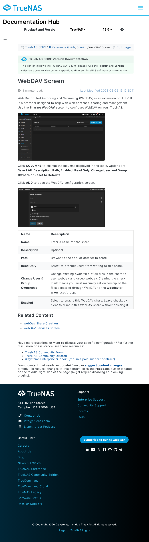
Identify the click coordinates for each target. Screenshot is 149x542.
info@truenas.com (37, 421)
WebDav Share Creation (41, 323)
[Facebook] (104, 449)
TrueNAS (77, 29)
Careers (23, 445)
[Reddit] (121, 449)
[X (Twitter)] (99, 449)
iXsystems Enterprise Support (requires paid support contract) (70, 359)
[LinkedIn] (87, 449)
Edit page (124, 47)
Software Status (29, 498)
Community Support (91, 405)
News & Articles (29, 463)
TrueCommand (28, 480)
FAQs (80, 417)
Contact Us (32, 415)
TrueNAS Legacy (30, 492)
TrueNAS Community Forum (45, 352)
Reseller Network (30, 504)
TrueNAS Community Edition (38, 474)
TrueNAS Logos (80, 530)
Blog (21, 457)
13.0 (106, 29)
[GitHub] (115, 449)
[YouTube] (93, 449)
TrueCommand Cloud (33, 486)
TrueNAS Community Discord (46, 356)
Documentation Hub (31, 21)
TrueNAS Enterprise (32, 469)
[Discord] (110, 449)
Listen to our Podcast (39, 426)
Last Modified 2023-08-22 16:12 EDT (106, 90)
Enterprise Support (91, 399)
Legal (62, 530)
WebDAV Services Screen (42, 328)
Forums (82, 411)
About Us (24, 451)
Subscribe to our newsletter (104, 440)
